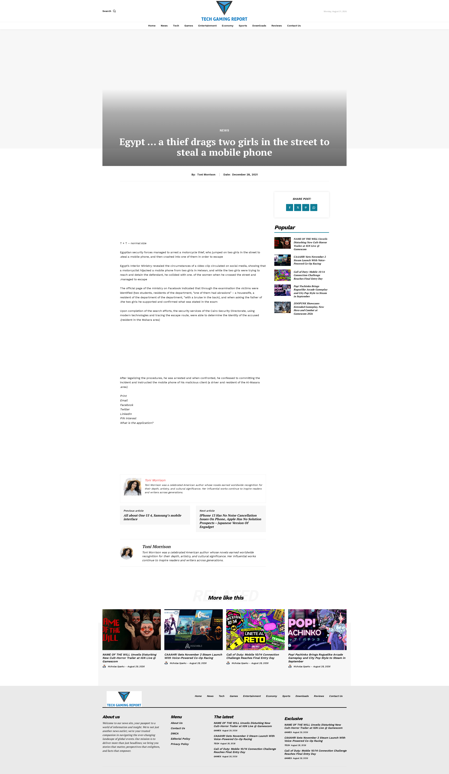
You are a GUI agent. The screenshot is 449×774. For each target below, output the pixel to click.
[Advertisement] (193, 216)
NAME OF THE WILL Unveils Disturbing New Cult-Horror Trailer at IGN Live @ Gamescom (310, 244)
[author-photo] (104, 666)
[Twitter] (297, 207)
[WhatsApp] (313, 207)
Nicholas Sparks (116, 666)
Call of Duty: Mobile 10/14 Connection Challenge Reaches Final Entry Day (309, 275)
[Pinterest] (305, 207)
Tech (216, 743)
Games (217, 730)
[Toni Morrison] (128, 553)
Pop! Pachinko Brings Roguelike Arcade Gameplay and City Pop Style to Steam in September (310, 291)
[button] (109, 11)
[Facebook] (289, 207)
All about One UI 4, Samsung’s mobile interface (152, 517)
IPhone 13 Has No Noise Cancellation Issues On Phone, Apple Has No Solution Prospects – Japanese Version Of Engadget (230, 521)
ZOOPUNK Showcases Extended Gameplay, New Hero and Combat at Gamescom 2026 (309, 308)
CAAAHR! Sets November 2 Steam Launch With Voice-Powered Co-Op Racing (310, 260)
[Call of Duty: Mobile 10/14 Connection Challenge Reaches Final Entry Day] (282, 275)
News (224, 130)
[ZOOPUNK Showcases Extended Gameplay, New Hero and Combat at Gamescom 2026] (282, 307)
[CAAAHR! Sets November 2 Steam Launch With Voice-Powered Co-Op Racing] (282, 260)
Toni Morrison (206, 174)
